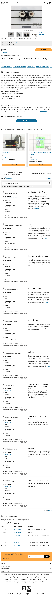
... (43, 111)
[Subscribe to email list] (47, 556)
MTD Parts (44, 576)
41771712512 (17, 542)
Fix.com (3, 563)
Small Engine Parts (42, 581)
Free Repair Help (5, 566)
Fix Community (5, 571)
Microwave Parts (15, 581)
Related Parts (31, 66)
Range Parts (8, 581)
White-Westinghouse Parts (40, 577)
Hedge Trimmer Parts (20, 582)
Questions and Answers (20, 66)
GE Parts (46, 574)
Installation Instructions (42, 66)
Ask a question (26, 120)
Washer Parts (16, 579)
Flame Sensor (6, 152)
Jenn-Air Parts (17, 576)
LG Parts (31, 576)
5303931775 (8, 198)
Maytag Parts (38, 576)
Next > (50, 178)
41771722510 (17, 545)
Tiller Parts (35, 582)
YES (22, 217)
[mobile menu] (7, 3)
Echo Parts (32, 574)
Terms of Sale (40, 594)
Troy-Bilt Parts (23, 577)
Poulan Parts (15, 577)
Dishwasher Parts (8, 579)
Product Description (7, 66)
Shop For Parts (5, 568)
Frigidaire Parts (39, 574)
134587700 (7, 230)
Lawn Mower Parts (33, 581)
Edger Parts (28, 582)
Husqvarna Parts (9, 576)
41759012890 (17, 529)
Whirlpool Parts (30, 577)
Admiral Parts (7, 574)
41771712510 (17, 536)
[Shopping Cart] (49, 3)
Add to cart (43, 50)
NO (25, 217)
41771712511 (17, 539)
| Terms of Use (31, 594)
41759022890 (17, 532)
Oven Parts (45, 579)
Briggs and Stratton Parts (23, 574)
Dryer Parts (32, 579)
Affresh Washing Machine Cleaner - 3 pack (40, 153)
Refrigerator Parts (24, 579)
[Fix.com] (3, 3)
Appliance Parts (24, 581)
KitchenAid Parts (25, 576)
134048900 (21, 262)
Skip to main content (27, 7)
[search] (44, 3)
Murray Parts (8, 577)
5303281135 (14, 198)
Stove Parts (38, 579)
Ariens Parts (14, 574)
